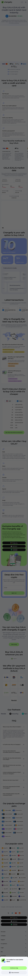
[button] (14, 968)
